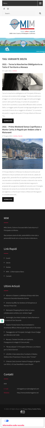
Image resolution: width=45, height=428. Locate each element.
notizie (14, 71)
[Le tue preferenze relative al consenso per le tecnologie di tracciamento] (2, 321)
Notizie (8, 267)
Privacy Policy (27, 409)
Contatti (8, 276)
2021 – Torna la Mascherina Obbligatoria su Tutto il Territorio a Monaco (22, 66)
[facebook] (4, 9)
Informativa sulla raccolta (13, 425)
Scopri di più (8, 121)
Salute (20, 136)
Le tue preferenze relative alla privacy (25, 421)
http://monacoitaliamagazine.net (28, 393)
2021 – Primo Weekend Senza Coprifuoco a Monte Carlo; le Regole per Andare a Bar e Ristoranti (22, 129)
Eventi (8, 258)
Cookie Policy (36, 409)
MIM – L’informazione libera (15, 272)
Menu (5, 3)
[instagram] (8, 9)
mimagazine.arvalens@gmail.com (28, 389)
